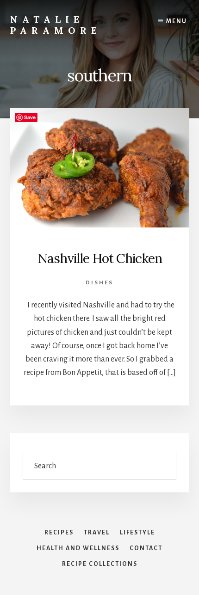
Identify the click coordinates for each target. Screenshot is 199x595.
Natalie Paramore (55, 24)
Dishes (99, 283)
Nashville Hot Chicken (99, 258)
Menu (176, 21)
